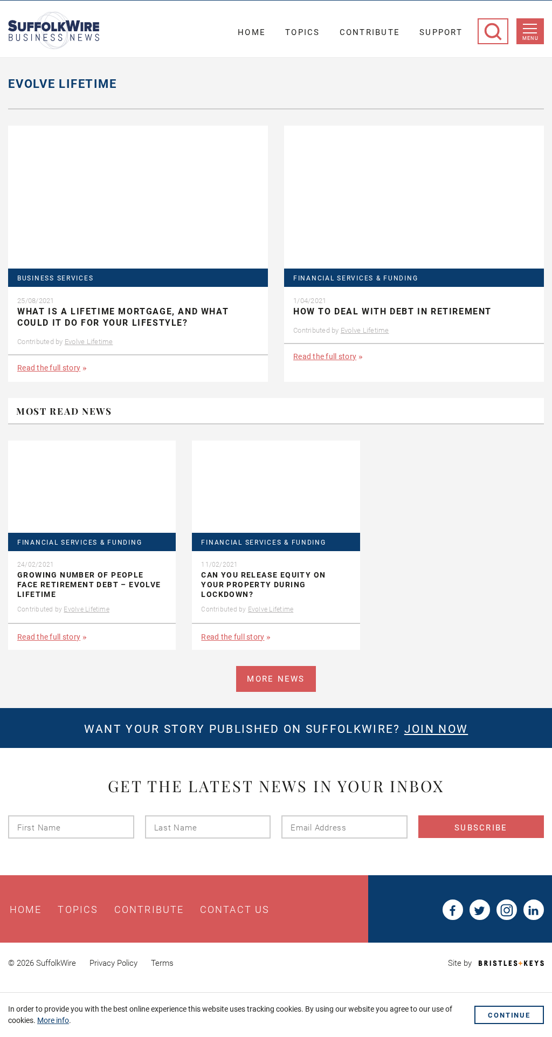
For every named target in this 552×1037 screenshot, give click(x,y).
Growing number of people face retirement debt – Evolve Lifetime (89, 585)
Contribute (370, 32)
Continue (509, 1015)
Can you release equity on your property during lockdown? (263, 585)
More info (53, 1020)
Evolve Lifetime (89, 342)
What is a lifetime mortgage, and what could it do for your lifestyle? (123, 317)
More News (276, 679)
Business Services (55, 278)
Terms (162, 963)
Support (441, 32)
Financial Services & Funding (355, 278)
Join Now (436, 729)
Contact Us (235, 909)
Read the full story (48, 367)
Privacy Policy (113, 963)
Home (252, 32)
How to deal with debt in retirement (392, 311)
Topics (302, 32)
